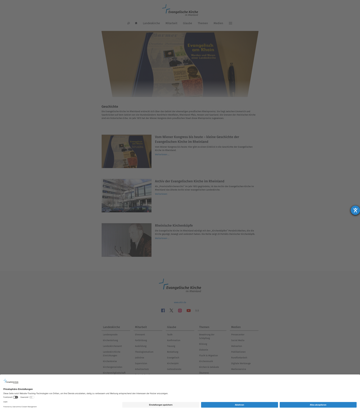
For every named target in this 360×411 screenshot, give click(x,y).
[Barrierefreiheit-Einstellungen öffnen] (355, 210)
